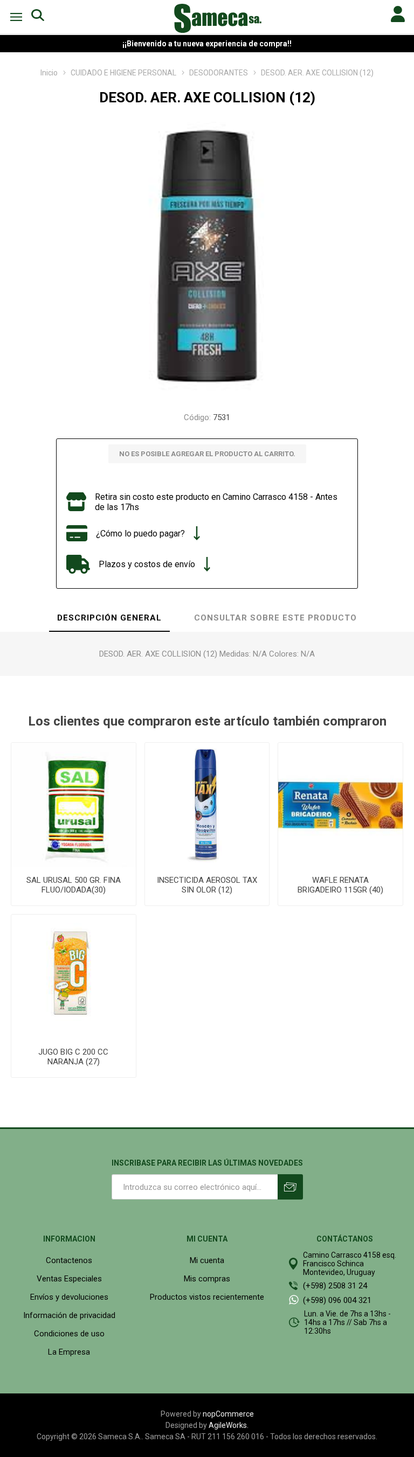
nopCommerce (228, 1414)
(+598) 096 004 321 (337, 1300)
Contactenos (69, 1260)
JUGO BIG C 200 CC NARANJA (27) (73, 1056)
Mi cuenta (207, 1260)
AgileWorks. (229, 1425)
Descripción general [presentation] (109, 618)
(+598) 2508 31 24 (335, 1286)
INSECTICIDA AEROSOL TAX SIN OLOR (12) (207, 885)
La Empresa (69, 1352)
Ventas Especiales (69, 1279)
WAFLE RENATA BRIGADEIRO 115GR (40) (340, 885)
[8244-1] (340, 805)
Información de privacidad (69, 1315)
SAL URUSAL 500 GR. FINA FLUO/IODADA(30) (73, 885)
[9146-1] (207, 805)
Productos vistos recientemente (207, 1297)
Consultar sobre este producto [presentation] (275, 618)
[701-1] (73, 977)
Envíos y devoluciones (69, 1297)
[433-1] (73, 805)
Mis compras (207, 1279)
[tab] (109, 618)
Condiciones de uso (69, 1334)
